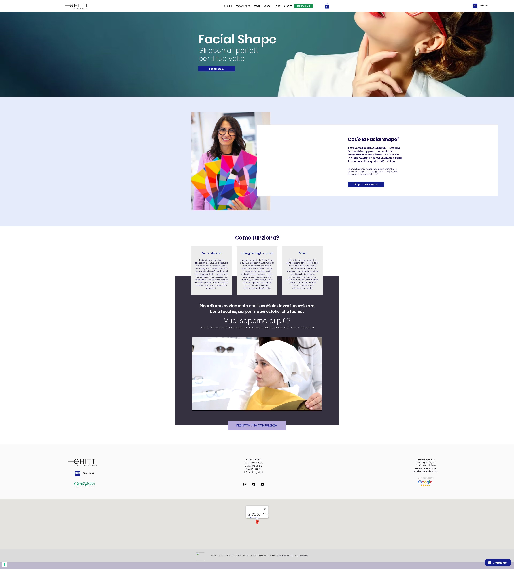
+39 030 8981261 (253, 469)
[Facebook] (254, 484)
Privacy (291, 555)
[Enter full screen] (318, 407)
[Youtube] (262, 484)
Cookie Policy (302, 555)
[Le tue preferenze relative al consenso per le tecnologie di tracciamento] (4, 564)
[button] (243, 6)
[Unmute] (200, 407)
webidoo (282, 555)
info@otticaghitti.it (253, 472)
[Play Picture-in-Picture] (313, 407)
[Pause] (195, 407)
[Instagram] (245, 484)
